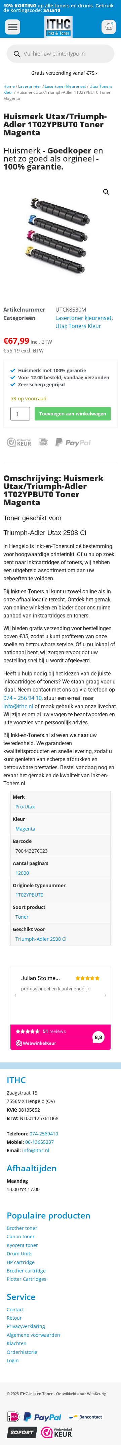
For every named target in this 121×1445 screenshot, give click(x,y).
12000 (22, 873)
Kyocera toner (22, 1245)
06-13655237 (39, 1142)
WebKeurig (96, 1393)
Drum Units (20, 1253)
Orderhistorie (22, 1352)
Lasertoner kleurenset (65, 86)
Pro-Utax (25, 806)
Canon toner (21, 1236)
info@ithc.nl (18, 706)
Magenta (25, 829)
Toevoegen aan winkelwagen (72, 413)
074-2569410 (44, 1133)
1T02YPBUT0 (29, 895)
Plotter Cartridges (26, 1279)
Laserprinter (29, 86)
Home (9, 86)
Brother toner (22, 1228)
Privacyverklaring (26, 1326)
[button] (12, 27)
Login (13, 1360)
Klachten (17, 1343)
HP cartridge (21, 1262)
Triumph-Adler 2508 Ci (41, 939)
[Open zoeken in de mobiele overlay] (60, 53)
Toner (22, 917)
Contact (15, 1309)
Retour (14, 1318)
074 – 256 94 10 (22, 698)
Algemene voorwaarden (33, 1335)
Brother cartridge (26, 1270)
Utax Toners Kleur (78, 326)
